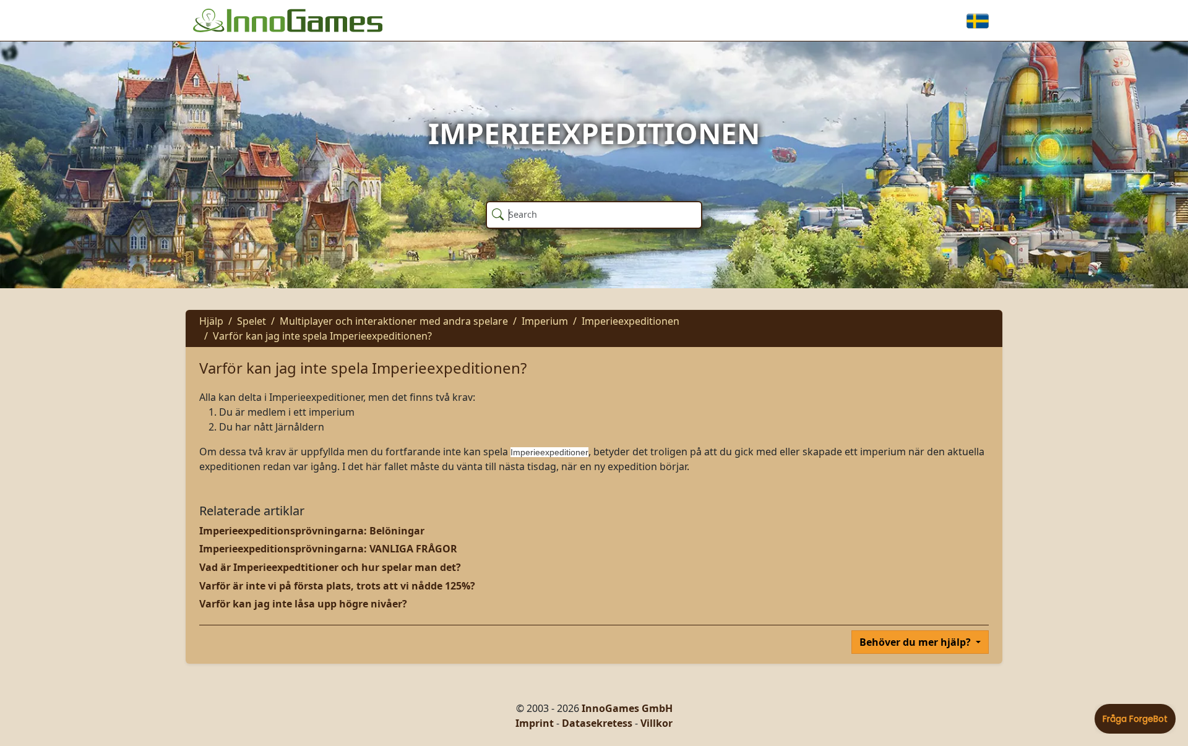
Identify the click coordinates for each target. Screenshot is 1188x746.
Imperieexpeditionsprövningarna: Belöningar (311, 531)
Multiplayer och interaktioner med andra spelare (394, 321)
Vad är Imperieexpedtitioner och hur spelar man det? (330, 567)
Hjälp (211, 321)
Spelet (251, 321)
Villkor (656, 723)
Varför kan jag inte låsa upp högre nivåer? (303, 604)
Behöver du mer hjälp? (916, 642)
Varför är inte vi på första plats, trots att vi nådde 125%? (337, 586)
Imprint (534, 723)
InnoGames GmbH (627, 708)
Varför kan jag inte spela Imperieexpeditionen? (322, 336)
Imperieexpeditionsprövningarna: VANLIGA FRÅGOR (328, 548)
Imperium (545, 321)
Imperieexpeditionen (630, 321)
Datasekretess (597, 723)
